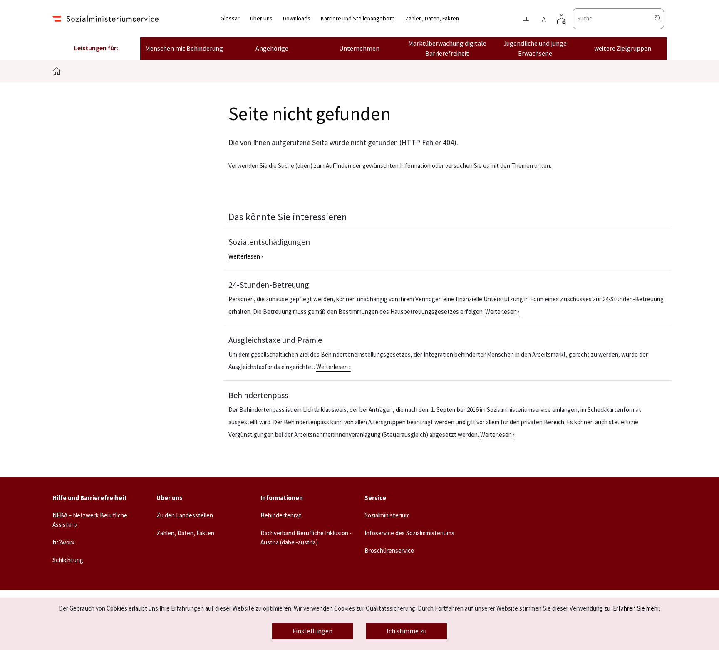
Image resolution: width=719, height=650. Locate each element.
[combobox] (618, 18)
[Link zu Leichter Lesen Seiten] (525, 19)
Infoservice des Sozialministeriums (409, 533)
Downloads (296, 18)
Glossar (230, 18)
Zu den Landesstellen (184, 516)
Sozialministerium (387, 516)
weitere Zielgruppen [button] (622, 48)
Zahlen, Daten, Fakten (432, 18)
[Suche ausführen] (665, 18)
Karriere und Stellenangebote (358, 18)
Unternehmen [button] (359, 48)
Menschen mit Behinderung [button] (184, 48)
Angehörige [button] (271, 48)
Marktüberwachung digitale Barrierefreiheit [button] (447, 48)
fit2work (63, 543)
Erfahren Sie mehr (636, 609)
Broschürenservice (389, 551)
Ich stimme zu (406, 631)
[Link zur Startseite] (105, 18)
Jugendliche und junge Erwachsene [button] (535, 48)
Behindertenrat (280, 516)
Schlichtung (67, 560)
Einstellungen (312, 631)
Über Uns (261, 18)
